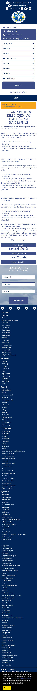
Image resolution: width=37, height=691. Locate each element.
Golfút (4, 443)
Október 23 (5, 608)
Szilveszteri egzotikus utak (10, 671)
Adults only (4, 669)
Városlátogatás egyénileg (9, 655)
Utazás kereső (11, 27)
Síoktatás (5, 623)
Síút (3, 468)
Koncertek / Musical (8, 456)
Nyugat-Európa (6, 352)
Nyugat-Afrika (6, 350)
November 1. (6, 412)
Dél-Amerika (6, 325)
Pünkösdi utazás (7, 417)
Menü (16, 98)
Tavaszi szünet (6, 422)
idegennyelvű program (9, 556)
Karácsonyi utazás (7, 395)
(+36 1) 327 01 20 (14, 9)
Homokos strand (7, 548)
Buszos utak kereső (13, 35)
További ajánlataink (17, 245)
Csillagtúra (5, 512)
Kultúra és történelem (9, 458)
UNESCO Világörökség (8, 645)
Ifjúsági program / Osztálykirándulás (13, 451)
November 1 (6, 603)
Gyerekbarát (6, 532)
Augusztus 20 (6, 499)
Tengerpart (5, 635)
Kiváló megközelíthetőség (10, 570)
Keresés (18, 85)
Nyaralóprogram (7, 466)
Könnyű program (7, 578)
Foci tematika (6, 527)
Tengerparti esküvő (8, 478)
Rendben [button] (6, 687)
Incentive (13, 669)
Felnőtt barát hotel (8, 522)
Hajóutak (12, 105)
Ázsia (3, 317)
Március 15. (5, 405)
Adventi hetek (6, 390)
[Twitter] (18, 308)
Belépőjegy (5, 433)
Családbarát (5, 509)
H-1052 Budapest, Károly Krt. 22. (20, 3)
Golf (3, 529)
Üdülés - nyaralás (7, 488)
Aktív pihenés (6, 497)
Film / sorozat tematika (9, 524)
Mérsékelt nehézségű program (11, 595)
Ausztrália (5, 315)
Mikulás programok (8, 598)
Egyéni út (5, 436)
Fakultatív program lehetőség (11, 519)
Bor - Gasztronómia (8, 504)
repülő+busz (6, 374)
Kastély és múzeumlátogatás (11, 565)
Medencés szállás (7, 593)
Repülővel (5, 378)
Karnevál (5, 397)
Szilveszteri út (6, 630)
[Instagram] (26, 308)
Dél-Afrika (5, 322)
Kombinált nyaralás (8, 453)
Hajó (3, 371)
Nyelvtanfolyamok (7, 605)
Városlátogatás (6, 483)
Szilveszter (5, 420)
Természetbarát (7, 637)
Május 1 (4, 588)
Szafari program (7, 628)
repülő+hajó (6, 376)
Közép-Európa (6, 347)
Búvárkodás (5, 507)
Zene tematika (6, 665)
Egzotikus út (6, 438)
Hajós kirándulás (7, 537)
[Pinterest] (34, 308)
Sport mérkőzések (7, 471)
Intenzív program (7, 560)
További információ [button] (17, 683)
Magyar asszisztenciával (9, 583)
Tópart (4, 642)
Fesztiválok (5, 441)
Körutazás (5, 461)
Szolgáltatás (5, 381)
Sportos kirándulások (8, 473)
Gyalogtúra (5, 446)
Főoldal (4, 105)
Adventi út (5, 495)
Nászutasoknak (6, 600)
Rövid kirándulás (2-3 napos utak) (12, 618)
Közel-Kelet (5, 342)
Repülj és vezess (7, 615)
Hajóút (4, 448)
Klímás (4, 573)
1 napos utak (6, 431)
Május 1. (4, 402)
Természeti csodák (7, 481)
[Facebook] (22, 8)
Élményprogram (7, 517)
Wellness (5, 662)
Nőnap (4, 410)
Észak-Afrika (6, 330)
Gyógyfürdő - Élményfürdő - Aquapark (14, 534)
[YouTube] (10, 308)
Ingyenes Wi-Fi (7, 558)
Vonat (3, 383)
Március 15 (5, 590)
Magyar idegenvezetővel (9, 585)
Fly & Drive (5, 369)
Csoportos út (6, 514)
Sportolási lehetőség (8, 625)
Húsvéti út (5, 553)
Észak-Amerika (6, 332)
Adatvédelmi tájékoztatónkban (21, 678)
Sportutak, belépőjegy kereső (17, 38)
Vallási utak (5, 650)
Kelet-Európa (6, 340)
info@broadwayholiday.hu (20, 6)
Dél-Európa (5, 327)
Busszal (4, 361)
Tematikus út (6, 476)
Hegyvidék (5, 546)
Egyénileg (5, 366)
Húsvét (4, 392)
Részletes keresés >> (18, 92)
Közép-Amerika (7, 345)
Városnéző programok (9, 486)
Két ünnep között (7, 400)
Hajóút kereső (11, 31)
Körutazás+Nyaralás (8, 463)
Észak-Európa (6, 335)
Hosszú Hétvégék (7, 551)
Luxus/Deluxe (6, 580)
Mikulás (4, 407)
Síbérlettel (5, 620)
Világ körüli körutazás (9, 355)
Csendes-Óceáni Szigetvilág (10, 320)
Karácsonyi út (6, 563)
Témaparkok (6, 633)
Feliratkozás (18, 300)
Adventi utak (25, 671)
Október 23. (5, 415)
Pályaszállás (6, 610)
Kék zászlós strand (8, 568)
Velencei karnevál (7, 657)
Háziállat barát (6, 539)
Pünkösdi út (6, 613)
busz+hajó (5, 364)
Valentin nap (6, 425)
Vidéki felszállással (8, 660)
